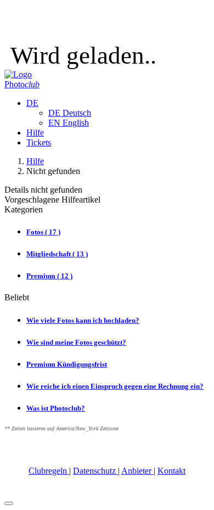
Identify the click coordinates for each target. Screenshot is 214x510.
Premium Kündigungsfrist (66, 364)
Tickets (38, 142)
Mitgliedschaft (57, 254)
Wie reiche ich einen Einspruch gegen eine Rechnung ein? (115, 386)
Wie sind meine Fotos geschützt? (76, 342)
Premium (49, 276)
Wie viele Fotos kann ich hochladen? (82, 320)
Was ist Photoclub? (55, 408)
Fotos (43, 232)
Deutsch (69, 112)
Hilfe (35, 132)
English (68, 122)
